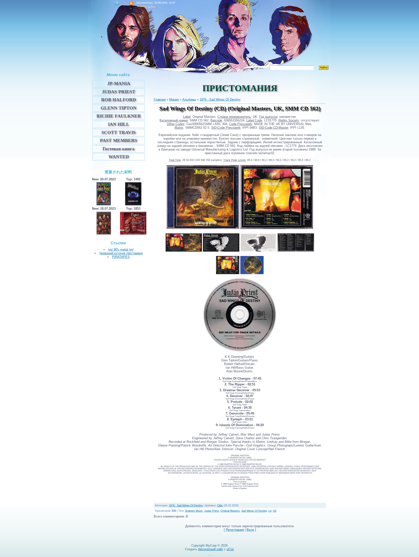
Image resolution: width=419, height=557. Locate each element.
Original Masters (230, 510)
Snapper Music (194, 510)
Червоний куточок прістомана (121, 253)
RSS (131, 3)
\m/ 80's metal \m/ (121, 249)
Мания (174, 99)
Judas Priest (211, 510)
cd (269, 510)
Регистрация (235, 530)
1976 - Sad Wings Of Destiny (220, 99)
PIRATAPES (121, 257)
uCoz (230, 549)
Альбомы (189, 99)
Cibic (220, 505)
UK (274, 510)
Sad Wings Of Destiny (254, 510)
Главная (117, 3)
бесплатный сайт (210, 549)
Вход (250, 530)
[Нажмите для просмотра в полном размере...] (203, 228)
